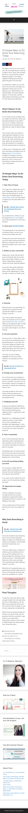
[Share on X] (7, 64)
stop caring (15, 218)
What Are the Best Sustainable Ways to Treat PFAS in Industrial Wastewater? (12, 788)
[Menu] (14, 20)
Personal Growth (9, 631)
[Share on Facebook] (4, 64)
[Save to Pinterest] (10, 64)
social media (6, 197)
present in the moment (13, 153)
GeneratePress (19, 810)
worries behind (18, 226)
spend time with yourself (15, 321)
